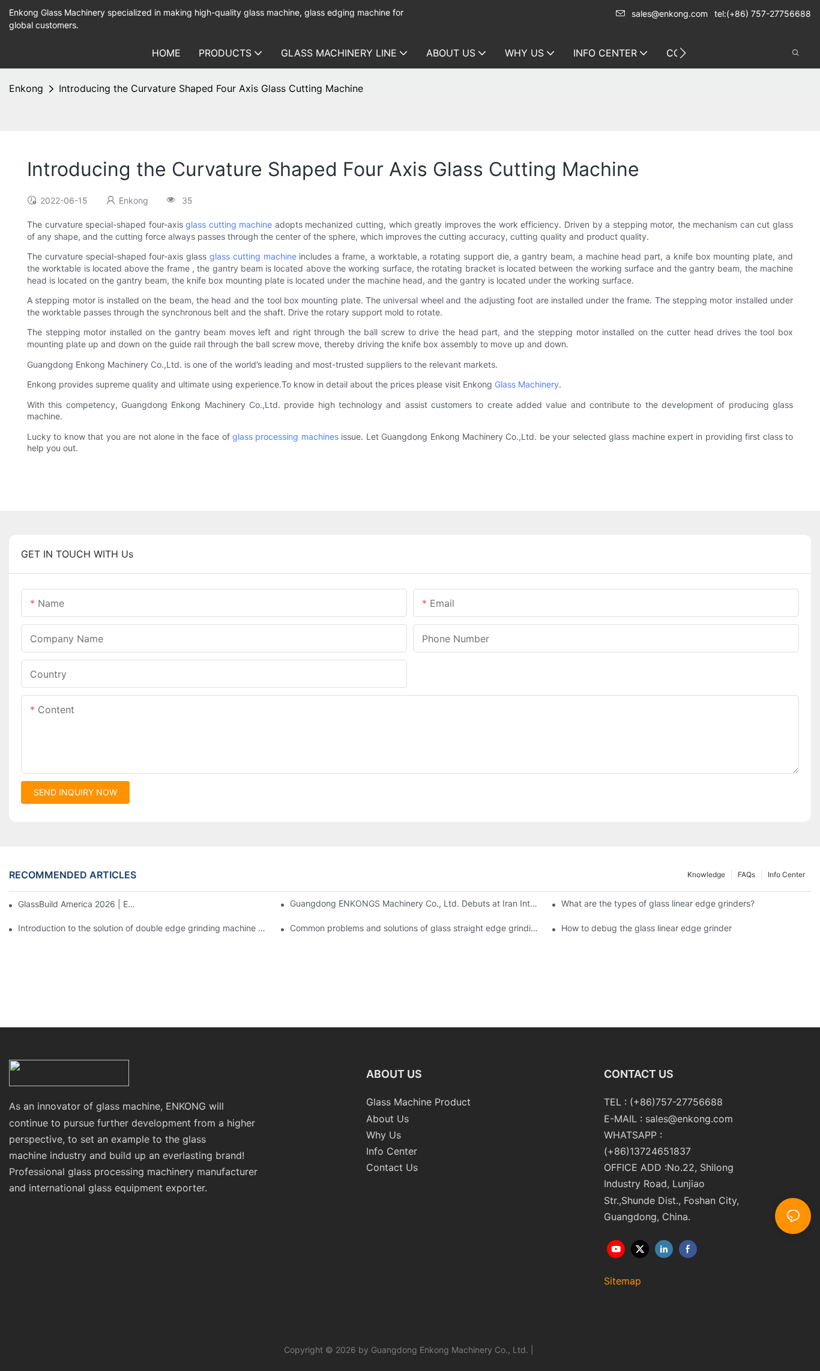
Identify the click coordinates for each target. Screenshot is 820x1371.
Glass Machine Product (418, 1102)
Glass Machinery (527, 384)
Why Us (383, 1135)
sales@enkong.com (670, 13)
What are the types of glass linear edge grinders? (658, 903)
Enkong (26, 88)
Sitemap (622, 1281)
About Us (387, 1119)
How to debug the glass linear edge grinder (646, 928)
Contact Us (392, 1167)
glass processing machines (285, 436)
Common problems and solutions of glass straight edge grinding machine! (415, 928)
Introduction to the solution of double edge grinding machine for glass (143, 928)
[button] (683, 52)
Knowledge (706, 874)
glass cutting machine (228, 224)
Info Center (786, 874)
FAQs (746, 874)
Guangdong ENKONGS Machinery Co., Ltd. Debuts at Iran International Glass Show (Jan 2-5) (415, 903)
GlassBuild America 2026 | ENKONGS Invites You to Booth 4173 (78, 904)
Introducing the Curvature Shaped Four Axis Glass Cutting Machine (211, 88)
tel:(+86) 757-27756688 (762, 13)
